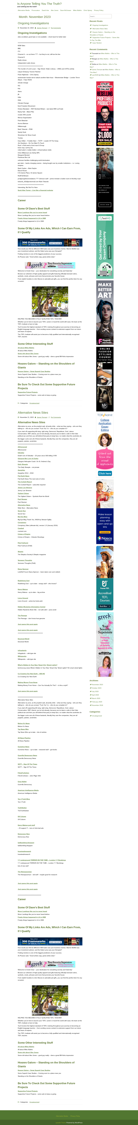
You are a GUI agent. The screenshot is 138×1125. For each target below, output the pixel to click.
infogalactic (22, 650)
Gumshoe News (23, 747)
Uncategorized (34, 403)
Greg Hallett (22, 782)
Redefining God (23, 581)
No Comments (56, 28)
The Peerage (22, 616)
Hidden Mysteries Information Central (31, 607)
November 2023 (97, 685)
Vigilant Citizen (23, 493)
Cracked (21, 528)
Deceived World (23, 639)
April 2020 (95, 695)
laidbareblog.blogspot (26, 843)
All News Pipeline (24, 738)
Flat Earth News (23, 476)
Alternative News (24, 505)
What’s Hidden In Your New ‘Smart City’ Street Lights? (37, 665)
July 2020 (95, 691)
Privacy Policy (98, 10)
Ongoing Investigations (33, 23)
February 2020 (97, 702)
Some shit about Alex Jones (28, 354)
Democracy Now (24, 834)
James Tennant (42, 28)
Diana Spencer (23, 569)
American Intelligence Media (28, 790)
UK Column (22, 816)
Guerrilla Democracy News (27, 755)
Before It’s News (24, 723)
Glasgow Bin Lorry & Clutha (28, 458)
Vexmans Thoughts (25, 560)
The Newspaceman (25, 872)
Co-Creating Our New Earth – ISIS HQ (31, 674)
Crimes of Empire (24, 534)
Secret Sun (22, 511)
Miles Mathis (77, 10)
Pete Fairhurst (23, 543)
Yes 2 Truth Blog (24, 799)
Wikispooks (22, 656)
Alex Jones (54, 10)
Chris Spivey (88, 10)
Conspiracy (22, 522)
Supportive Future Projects (28, 392)
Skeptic (20, 552)
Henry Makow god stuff (26, 825)
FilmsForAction (23, 773)
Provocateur (36, 10)
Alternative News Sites (33, 412)
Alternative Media (24, 10)
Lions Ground (23, 598)
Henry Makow (23, 589)
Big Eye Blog (22, 517)
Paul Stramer (22, 499)
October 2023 (96, 688)
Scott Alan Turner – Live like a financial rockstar (35, 190)
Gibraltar (21, 453)
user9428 (95, 75)
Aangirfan (21, 470)
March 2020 (96, 698)
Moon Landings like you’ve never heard (32, 212)
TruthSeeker (22, 808)
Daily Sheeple (23, 464)
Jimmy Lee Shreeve (25, 488)
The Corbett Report (25, 482)
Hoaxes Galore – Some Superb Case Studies (34, 371)
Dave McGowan (65, 10)
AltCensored (22, 447)
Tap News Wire (23, 729)
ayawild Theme (61, 1123)
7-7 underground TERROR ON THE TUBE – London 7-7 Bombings (42, 860)
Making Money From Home (27, 682)
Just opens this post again (28, 624)
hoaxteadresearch (24, 851)
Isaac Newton (97, 43)
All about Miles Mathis (26, 348)
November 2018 (97, 705)
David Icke (45, 10)
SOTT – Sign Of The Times (27, 764)
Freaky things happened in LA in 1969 (32, 218)
